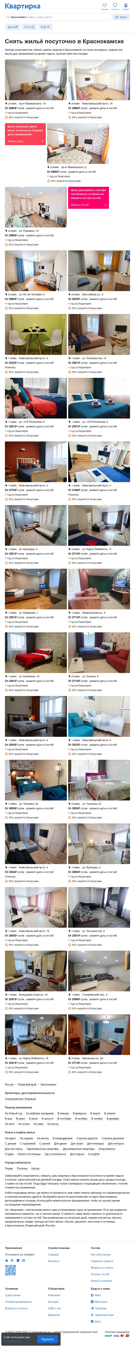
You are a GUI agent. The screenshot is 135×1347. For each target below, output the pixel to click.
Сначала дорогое (87, 1138)
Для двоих (60, 1143)
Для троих (77, 1143)
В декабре (113, 1118)
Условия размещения (18, 1302)
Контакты (53, 1261)
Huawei (17, 1260)
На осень (24, 1124)
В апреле (109, 1113)
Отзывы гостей (100, 1274)
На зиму (38, 1124)
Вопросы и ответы (102, 1267)
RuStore (23, 1260)
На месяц (43, 1138)
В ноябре (97, 1118)
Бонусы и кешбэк (101, 1281)
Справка (53, 1254)
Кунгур (35, 1168)
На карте (10, 1138)
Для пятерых (116, 1143)
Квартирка (25, 6)
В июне (20, 1118)
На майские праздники (40, 1113)
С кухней (44, 1143)
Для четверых (95, 1143)
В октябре (81, 1118)
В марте (95, 1113)
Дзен (98, 1321)
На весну (53, 1124)
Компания (54, 1295)
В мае (8, 1118)
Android (12, 1260)
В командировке (63, 1138)
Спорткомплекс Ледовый (20, 1099)
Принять (47, 1339)
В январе (63, 1113)
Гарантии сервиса (102, 1261)
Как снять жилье (101, 1254)
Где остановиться (55, 1154)
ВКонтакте (101, 1302)
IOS (6, 1260)
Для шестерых (14, 1149)
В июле (33, 1118)
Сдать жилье (13, 1295)
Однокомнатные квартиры (43, 1149)
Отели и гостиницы (29, 1154)
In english (94, 1154)
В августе (48, 1118)
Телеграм (100, 1308)
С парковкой (27, 1143)
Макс (98, 1295)
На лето (9, 1124)
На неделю (26, 1138)
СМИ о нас (54, 1308)
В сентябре (64, 1118)
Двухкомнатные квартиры (79, 1149)
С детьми (10, 1143)
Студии (9, 1154)
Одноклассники (104, 1315)
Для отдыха (77, 1154)
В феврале (79, 1113)
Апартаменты (107, 1149)
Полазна (22, 1168)
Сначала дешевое (113, 1138)
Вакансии (54, 1315)
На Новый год (13, 1113)
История (53, 1302)
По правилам (12, 1339)
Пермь (9, 1168)
